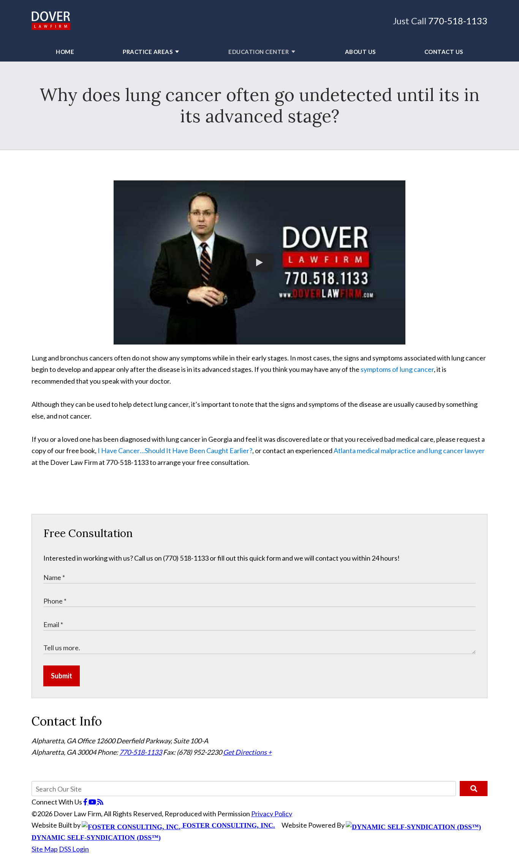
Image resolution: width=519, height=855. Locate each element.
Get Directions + (247, 752)
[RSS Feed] (100, 802)
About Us (360, 51)
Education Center (258, 51)
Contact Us (443, 51)
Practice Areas (147, 51)
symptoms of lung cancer (397, 369)
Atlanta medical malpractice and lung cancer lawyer (409, 450)
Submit (61, 676)
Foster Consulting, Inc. (227, 825)
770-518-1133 (457, 20)
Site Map (45, 849)
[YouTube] (93, 802)
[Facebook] (86, 802)
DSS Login (74, 849)
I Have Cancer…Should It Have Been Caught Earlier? (174, 450)
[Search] (473, 788)
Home (65, 51)
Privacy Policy (271, 813)
